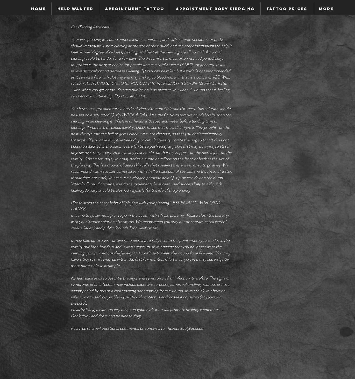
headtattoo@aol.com (186, 328)
